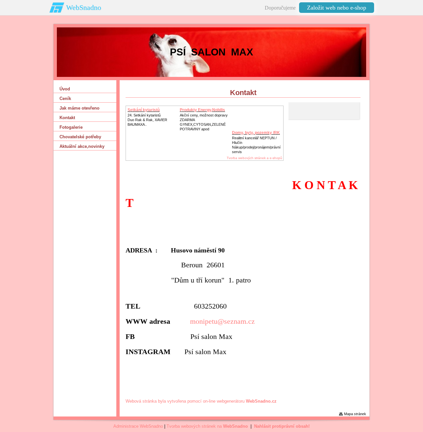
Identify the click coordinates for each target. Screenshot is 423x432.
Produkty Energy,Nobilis (202, 110)
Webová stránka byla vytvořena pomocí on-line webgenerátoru (201, 401)
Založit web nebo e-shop (336, 7)
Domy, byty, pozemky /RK (256, 132)
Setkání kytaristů (144, 110)
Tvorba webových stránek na (207, 426)
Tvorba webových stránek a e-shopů (254, 158)
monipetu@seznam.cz (222, 321)
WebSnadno (83, 7)
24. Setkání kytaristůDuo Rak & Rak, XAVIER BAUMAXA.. (147, 119)
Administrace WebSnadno (138, 426)
